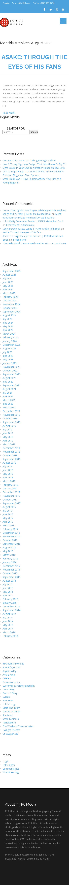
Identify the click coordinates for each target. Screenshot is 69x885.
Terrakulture (9, 722)
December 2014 (11, 606)
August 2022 (9, 378)
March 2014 (9, 632)
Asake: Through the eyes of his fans (22, 232)
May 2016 (8, 551)
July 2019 (7, 429)
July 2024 (7, 319)
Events (6, 696)
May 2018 (8, 473)
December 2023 (11, 344)
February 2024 (10, 337)
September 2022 (11, 374)
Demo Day (8, 689)
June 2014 (8, 621)
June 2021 (8, 396)
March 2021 (9, 400)
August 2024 (9, 315)
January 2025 (10, 300)
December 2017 (11, 492)
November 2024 (11, 304)
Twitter (50, 9)
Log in (6, 761)
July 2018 (7, 466)
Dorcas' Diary (10, 693)
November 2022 (11, 366)
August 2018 (9, 462)
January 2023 (10, 363)
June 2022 (8, 381)
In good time (19, 239)
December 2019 (11, 411)
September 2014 (11, 610)
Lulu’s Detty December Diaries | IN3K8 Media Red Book (33, 221)
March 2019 (9, 444)
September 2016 (11, 543)
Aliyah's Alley (9, 671)
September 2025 (11, 271)
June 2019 (8, 433)
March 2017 (9, 525)
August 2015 (9, 580)
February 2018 (10, 484)
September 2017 (11, 503)
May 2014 (8, 624)
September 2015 (11, 577)
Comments (11, 768)
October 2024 (10, 307)
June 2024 (8, 322)
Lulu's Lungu (9, 704)
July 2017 (7, 510)
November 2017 (11, 495)
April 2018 (8, 477)
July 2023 (7, 352)
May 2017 (8, 518)
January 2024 (10, 341)
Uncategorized (10, 733)
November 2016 (11, 536)
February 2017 (10, 529)
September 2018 (11, 459)
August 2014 (9, 613)
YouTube (63, 9)
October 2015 (10, 573)
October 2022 (10, 370)
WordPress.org (11, 772)
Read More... (9, 112)
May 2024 (8, 326)
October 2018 (10, 455)
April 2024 (8, 330)
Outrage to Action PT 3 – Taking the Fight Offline (29, 160)
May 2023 (8, 359)
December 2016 (11, 532)
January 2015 (10, 602)
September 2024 (11, 311)
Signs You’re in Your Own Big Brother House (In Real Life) (34, 167)
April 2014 (8, 628)
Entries (9, 765)
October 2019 (10, 418)
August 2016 (9, 547)
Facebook (44, 9)
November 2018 (11, 451)
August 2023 (9, 348)
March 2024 (9, 333)
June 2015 (8, 588)
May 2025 (8, 285)
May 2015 (8, 591)
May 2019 (8, 436)
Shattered (8, 715)
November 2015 (11, 569)
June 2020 (8, 403)
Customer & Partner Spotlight (19, 685)
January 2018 (10, 488)
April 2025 (8, 289)
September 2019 (11, 422)
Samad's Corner (11, 711)
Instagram (57, 9)
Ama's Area (9, 674)
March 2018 (9, 481)
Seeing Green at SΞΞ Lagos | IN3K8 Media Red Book (31, 228)
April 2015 (8, 595)
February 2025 (10, 296)
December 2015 (11, 565)
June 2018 (8, 470)
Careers (7, 678)
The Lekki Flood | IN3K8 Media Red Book (25, 243)
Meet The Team (11, 707)
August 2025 (9, 274)
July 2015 (7, 584)
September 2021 (11, 385)
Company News (11, 682)
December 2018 (11, 448)
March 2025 (9, 293)
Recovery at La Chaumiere (20, 225)
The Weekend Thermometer (18, 726)
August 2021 (9, 389)
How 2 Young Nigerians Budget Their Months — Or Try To (34, 164)
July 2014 (7, 617)
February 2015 (10, 599)
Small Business (11, 718)
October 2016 (10, 540)
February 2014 (10, 636)
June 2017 (8, 514)
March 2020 (9, 407)
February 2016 (10, 558)
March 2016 (9, 554)
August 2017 (9, 507)
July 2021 (7, 392)
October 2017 (10, 499)
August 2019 (9, 425)
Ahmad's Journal (11, 667)
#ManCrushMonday (13, 663)
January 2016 (10, 562)
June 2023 (8, 355)
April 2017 (8, 521)
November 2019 (11, 414)
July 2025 (7, 278)
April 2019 (8, 440)
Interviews (8, 700)
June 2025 (8, 282)
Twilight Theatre (11, 730)
